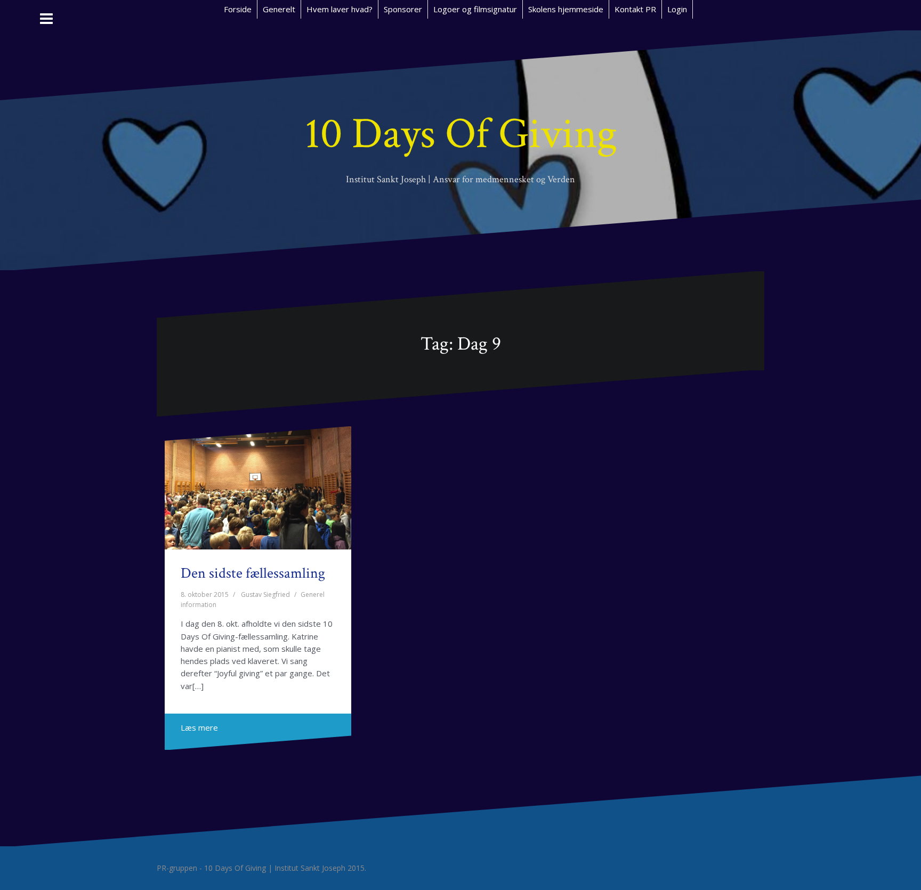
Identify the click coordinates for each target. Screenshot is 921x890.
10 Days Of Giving (460, 134)
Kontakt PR (635, 9)
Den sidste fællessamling (253, 573)
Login (677, 9)
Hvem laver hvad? (339, 9)
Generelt (279, 9)
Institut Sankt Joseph (309, 868)
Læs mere (199, 727)
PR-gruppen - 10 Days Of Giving (211, 868)
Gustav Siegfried (265, 594)
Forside (238, 9)
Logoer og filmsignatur (475, 9)
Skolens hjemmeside (565, 9)
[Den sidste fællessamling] (258, 491)
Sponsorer (403, 9)
